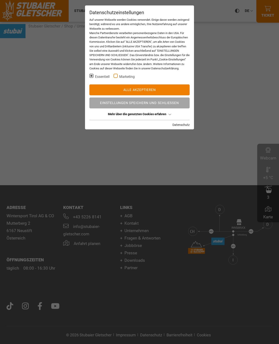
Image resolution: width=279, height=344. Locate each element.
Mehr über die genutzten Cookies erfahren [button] (137, 114)
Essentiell (102, 77)
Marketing (127, 77)
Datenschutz (181, 125)
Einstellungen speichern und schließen (139, 103)
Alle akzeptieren (139, 90)
